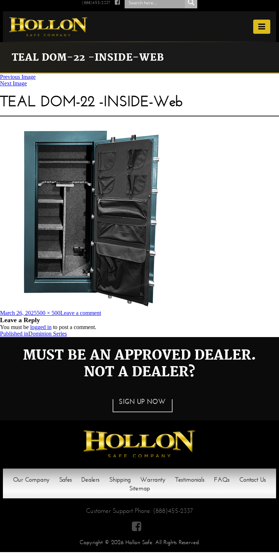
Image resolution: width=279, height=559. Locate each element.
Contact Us (252, 479)
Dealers (90, 479)
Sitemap (139, 488)
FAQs (222, 479)
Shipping (120, 479)
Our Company (31, 479)
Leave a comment (80, 313)
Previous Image (18, 77)
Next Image (13, 83)
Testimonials (190, 479)
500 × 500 (48, 313)
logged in (41, 327)
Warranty (152, 479)
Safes (65, 479)
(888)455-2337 (173, 511)
